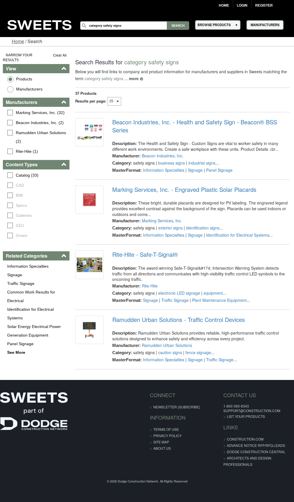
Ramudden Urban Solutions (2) (41, 137)
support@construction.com (251, 410)
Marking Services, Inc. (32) (40, 112)
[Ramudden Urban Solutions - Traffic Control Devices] (89, 330)
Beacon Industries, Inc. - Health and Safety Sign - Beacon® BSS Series (194, 126)
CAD (20, 185)
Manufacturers (29, 89)
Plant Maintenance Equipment (219, 300)
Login (242, 5)
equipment (213, 293)
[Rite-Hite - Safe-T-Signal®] (89, 264)
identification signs (202, 228)
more (134, 78)
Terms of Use (166, 429)
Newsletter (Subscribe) (176, 406)
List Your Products (246, 416)
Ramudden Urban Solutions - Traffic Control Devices (178, 320)
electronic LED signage (179, 293)
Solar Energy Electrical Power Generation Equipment (34, 330)
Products (24, 79)
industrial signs (201, 163)
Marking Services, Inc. (162, 220)
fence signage (198, 352)
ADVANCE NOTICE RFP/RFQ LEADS (256, 445)
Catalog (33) (27, 175)
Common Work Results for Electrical (31, 296)
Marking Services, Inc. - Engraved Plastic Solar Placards (184, 190)
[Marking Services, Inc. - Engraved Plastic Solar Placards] (89, 200)
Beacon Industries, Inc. (162, 156)
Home (224, 5)
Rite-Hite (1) (27, 151)
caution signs (170, 352)
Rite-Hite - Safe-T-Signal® (145, 254)
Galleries (24, 215)
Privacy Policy (167, 435)
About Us (162, 448)
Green (21, 235)
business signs (171, 163)
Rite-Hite (150, 286)
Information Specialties (28, 266)
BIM (19, 195)
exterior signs (170, 228)
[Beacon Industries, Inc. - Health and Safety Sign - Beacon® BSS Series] (89, 132)
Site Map (161, 441)
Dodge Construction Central (256, 451)
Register (264, 5)
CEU (20, 225)
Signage (14, 275)
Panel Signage (20, 343)
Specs (21, 205)
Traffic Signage (20, 283)
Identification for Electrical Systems (30, 313)
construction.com (245, 439)
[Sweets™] (39, 24)
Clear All (60, 55)
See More (16, 352)
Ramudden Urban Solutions (167, 345)
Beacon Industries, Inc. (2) (40, 122)
